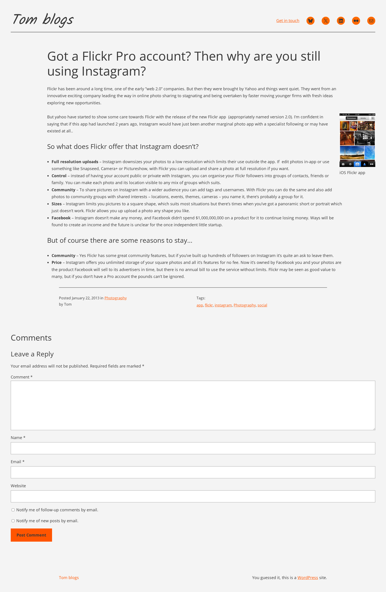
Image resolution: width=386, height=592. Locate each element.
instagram (223, 305)
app (200, 305)
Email (18, 461)
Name (18, 437)
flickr (209, 305)
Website (18, 485)
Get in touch (287, 20)
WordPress (308, 577)
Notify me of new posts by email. (47, 520)
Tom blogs (41, 20)
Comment (22, 377)
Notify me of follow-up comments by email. (57, 509)
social (262, 305)
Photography (116, 298)
